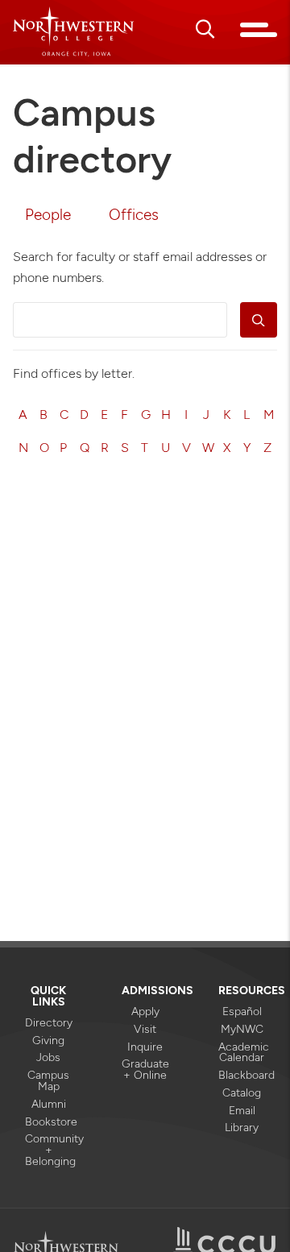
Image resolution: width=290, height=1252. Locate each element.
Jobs (48, 1057)
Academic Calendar (241, 1052)
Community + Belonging (48, 1149)
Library (242, 1127)
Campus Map (48, 1080)
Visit (145, 1028)
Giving (48, 1040)
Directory (48, 1022)
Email (242, 1110)
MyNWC (242, 1028)
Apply (145, 1011)
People (48, 214)
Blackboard (241, 1074)
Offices (134, 214)
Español (242, 1011)
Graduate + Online (145, 1069)
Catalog (241, 1092)
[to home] (73, 31)
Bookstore (48, 1121)
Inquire (145, 1046)
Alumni (48, 1103)
